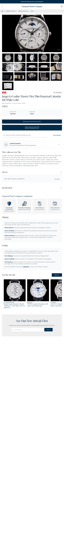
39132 (32, 11)
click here (26, 266)
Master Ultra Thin (23, 11)
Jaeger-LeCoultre (10, 11)
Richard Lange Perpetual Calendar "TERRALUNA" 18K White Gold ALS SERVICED (14, 306)
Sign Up (48, 329)
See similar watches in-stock (32, 121)
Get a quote (57, 135)
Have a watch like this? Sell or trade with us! (32, 127)
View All (56, 275)
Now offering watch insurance (32, 1)
